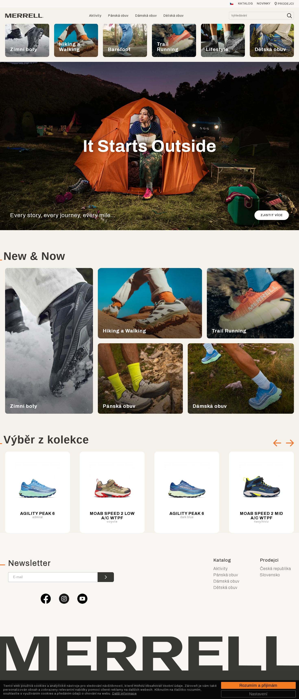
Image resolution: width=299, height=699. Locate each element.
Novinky (264, 3)
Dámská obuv (226, 581)
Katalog (245, 3)
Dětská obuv (225, 587)
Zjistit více (272, 215)
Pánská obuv (225, 575)
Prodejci (286, 3)
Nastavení (258, 694)
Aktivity (220, 568)
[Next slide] (290, 443)
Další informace (124, 693)
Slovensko (270, 575)
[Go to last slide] (277, 443)
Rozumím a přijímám (258, 685)
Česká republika (275, 568)
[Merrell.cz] (24, 15)
